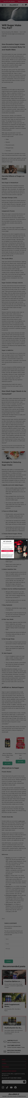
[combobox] (2, 547)
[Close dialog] (26, 540)
